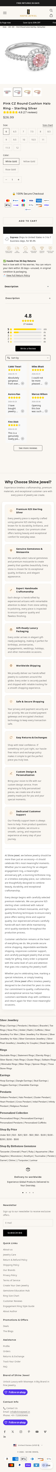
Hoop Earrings (7, 1080)
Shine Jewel (14, 855)
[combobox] (28, 358)
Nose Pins (12, 1030)
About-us (8, 1249)
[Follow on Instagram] (20, 1431)
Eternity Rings (43, 1055)
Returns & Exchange (13, 1356)
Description (11, 286)
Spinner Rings (39, 1064)
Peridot (50, 1156)
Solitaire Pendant (8, 1097)
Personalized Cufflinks (35, 1122)
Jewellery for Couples (27, 1043)
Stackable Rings (8, 1055)
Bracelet (44, 1025)
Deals (6, 1326)
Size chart (48, 125)
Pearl (24, 1151)
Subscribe (15, 1233)
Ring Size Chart (11, 1295)
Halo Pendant (25, 1097)
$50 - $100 (40, 1135)
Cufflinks (39, 1030)
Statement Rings (26, 1055)
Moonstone (16, 1156)
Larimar (33, 1160)
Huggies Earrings (8, 1085)
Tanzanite (4, 1151)
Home (4, 27)
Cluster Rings (33, 1059)
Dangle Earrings (24, 1080)
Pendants (22, 1025)
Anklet (22, 1030)
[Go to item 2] (17, 92)
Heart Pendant (7, 1101)
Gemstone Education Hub (16, 1290)
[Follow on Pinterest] (28, 1431)
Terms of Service (11, 1280)
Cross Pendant (23, 1101)
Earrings (11, 1025)
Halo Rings (19, 1059)
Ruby (31, 1151)
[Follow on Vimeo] (45, 1431)
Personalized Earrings (31, 1118)
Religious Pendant (19, 1106)
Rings (3, 1025)
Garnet (3, 1160)
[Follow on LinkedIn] (4, 1436)
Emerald (15, 1151)
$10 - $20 (17, 1135)
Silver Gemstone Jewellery (32, 1038)
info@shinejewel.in (20, 1411)
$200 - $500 (13, 1139)
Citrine (12, 1160)
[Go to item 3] (27, 92)
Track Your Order (12, 1361)
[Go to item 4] (37, 92)
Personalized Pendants (11, 1122)
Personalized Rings (9, 1118)
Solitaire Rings (49, 1059)
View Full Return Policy (18, 275)
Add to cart (28, 221)
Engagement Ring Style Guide (18, 1306)
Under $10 (5, 1135)
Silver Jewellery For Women (34, 1034)
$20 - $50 (11, 27)
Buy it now (28, 230)
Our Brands (9, 1270)
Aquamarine (41, 1151)
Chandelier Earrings (28, 1085)
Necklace (33, 1025)
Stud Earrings (40, 1080)
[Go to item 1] (7, 92)
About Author (10, 1311)
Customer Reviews (12, 1301)
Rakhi (30, 1030)
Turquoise (23, 1160)
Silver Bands (6, 1059)
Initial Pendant (40, 1101)
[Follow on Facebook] (4, 1431)
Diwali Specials (47, 1043)
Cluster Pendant (42, 1097)
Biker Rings (24, 1064)
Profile (6, 1346)
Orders (6, 1351)
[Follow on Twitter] (12, 1431)
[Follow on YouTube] (37, 1431)
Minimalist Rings (9, 1064)
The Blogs (8, 1331)
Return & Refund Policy (15, 1259)
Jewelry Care (9, 1254)
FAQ (5, 1366)
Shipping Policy (11, 1264)
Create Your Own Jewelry (16, 1285)
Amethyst (28, 1156)
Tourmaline (40, 1156)
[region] (28, 1177)
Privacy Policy (10, 1275)
